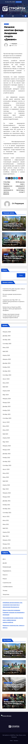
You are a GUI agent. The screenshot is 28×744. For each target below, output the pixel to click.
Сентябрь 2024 (7, 375)
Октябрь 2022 (6, 461)
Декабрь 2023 (6, 406)
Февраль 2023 (7, 445)
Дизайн (5, 563)
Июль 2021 (6, 520)
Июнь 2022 (6, 477)
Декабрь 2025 (6, 335)
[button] (23, 16)
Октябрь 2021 (6, 508)
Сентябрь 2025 (7, 343)
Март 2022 (6, 489)
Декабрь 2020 (6, 548)
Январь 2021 (6, 544)
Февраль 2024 (7, 398)
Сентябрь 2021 (7, 512)
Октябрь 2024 (6, 371)
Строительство (7, 582)
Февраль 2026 (7, 331)
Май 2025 (5, 351)
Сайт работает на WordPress (9, 735)
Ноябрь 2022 (6, 457)
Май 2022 (5, 481)
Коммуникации (7, 567)
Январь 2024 (6, 402)
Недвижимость (7, 571)
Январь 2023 (6, 449)
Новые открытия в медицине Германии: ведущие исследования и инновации (13, 612)
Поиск (4, 270)
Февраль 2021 (7, 540)
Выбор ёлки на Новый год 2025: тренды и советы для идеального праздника (12, 308)
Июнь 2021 (6, 524)
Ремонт (5, 578)
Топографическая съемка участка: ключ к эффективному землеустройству (13, 620)
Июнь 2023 (6, 430)
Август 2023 (6, 422)
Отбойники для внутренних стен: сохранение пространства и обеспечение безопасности (12, 605)
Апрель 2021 (6, 532)
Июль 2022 (6, 473)
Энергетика (6, 594)
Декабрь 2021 (6, 500)
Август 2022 (6, 469)
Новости (6, 221)
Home (11, 740)
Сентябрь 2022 (7, 465)
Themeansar (14, 737)
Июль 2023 (6, 426)
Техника (5, 590)
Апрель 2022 (6, 485)
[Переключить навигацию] (13, 16)
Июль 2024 (6, 383)
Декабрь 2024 (6, 363)
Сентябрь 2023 (7, 418)
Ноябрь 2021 (6, 504)
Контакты (16, 740)
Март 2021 (6, 536)
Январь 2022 (6, 497)
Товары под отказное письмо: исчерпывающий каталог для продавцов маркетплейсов (11, 316)
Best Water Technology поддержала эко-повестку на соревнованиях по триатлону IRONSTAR (8, 188)
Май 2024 (5, 386)
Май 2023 (5, 434)
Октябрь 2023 (6, 414)
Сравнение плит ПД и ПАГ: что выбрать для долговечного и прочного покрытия (13, 301)
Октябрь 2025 (6, 339)
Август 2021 (6, 516)
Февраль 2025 (7, 359)
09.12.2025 (8, 672)
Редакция (14, 43)
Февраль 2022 (7, 493)
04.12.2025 (8, 689)
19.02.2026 (8, 655)
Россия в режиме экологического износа (12, 242)
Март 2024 (6, 394)
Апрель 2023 (6, 438)
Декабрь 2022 (6, 453)
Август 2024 (6, 379)
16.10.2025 (8, 706)
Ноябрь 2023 (6, 410)
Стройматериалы (8, 586)
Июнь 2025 (6, 347)
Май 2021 (5, 528)
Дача (4, 559)
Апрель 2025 (6, 355)
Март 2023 (6, 441)
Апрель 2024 (6, 390)
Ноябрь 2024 (6, 367)
